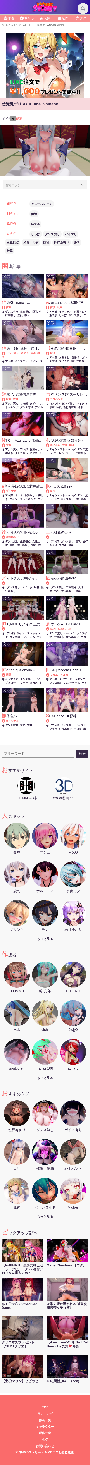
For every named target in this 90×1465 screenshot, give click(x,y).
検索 (82, 754)
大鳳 (8, 445)
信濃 (34, 214)
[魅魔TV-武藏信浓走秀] (5, 399)
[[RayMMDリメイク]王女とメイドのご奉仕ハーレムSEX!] (23, 629)
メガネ (34, 682)
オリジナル (12, 720)
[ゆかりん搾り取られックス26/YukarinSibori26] (5, 537)
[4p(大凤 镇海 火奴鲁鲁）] (49, 445)
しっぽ (35, 234)
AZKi (53, 628)
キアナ (25, 353)
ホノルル (55, 445)
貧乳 (29, 725)
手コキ (63, 545)
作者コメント (15, 185)
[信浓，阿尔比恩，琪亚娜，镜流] (5, 353)
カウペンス (56, 399)
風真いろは (64, 628)
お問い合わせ (45, 1446)
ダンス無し (52, 234)
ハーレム (59, 453)
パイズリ (71, 234)
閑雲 (8, 674)
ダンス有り (11, 311)
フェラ (70, 453)
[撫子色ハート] (5, 720)
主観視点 (13, 242)
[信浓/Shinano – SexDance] (5, 307)
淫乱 (20, 315)
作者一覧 (45, 1420)
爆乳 (77, 242)
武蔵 (59, 307)
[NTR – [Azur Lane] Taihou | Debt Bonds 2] (5, 445)
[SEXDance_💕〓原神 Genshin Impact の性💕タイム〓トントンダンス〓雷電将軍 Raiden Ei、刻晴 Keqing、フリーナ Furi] (67, 721)
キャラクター (45, 1426)
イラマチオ (65, 311)
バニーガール (72, 682)
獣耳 (10, 250)
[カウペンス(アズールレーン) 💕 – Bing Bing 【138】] (49, 399)
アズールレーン (41, 204)
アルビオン (12, 353)
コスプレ (54, 403)
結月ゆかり (12, 537)
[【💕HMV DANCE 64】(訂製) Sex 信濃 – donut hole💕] (49, 353)
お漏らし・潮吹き (69, 357)
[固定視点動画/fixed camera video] (67, 583)
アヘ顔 (53, 311)
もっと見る (45, 939)
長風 (52, 491)
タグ (45, 1439)
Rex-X (35, 224)
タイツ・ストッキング (62, 449)
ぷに (56, 499)
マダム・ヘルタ (59, 674)
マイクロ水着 (67, 361)
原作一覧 (45, 1433)
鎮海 (71, 445)
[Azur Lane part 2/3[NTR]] (49, 307)
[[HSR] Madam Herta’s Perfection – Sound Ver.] (49, 674)
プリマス (11, 491)
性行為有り (61, 242)
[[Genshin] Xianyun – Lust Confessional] (5, 674)
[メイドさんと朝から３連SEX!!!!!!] (23, 583)
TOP (45, 1407)
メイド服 (27, 587)
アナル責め (11, 403)
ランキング (45, 1413)
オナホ (19, 495)
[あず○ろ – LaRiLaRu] (49, 628)
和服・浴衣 (31, 242)
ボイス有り (67, 499)
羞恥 (22, 725)
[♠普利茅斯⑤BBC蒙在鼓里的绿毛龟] (5, 491)
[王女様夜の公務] (67, 537)
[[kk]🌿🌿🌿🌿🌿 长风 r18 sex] (49, 491)
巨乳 (46, 242)
